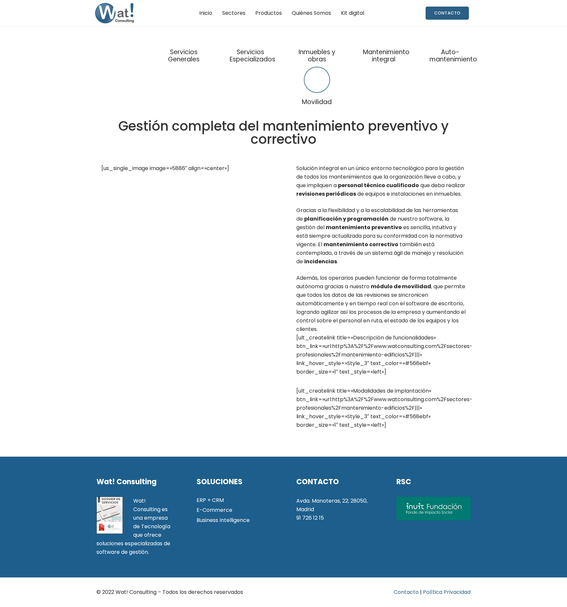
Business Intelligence (223, 520)
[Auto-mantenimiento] (450, 41)
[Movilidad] (316, 81)
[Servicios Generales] (183, 41)
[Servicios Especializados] (250, 41)
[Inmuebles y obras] (316, 41)
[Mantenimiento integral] (383, 41)
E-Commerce (214, 510)
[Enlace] (114, 13)
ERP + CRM (210, 500)
